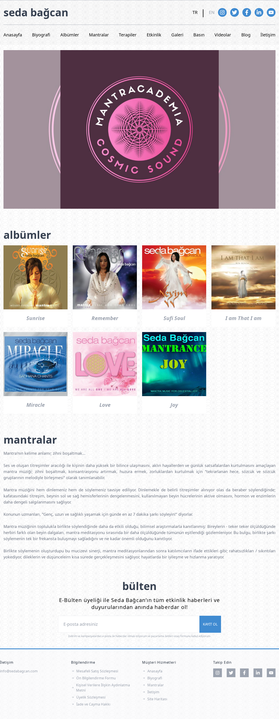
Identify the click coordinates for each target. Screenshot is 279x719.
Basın (198, 35)
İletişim (268, 35)
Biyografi (41, 35)
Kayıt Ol (210, 624)
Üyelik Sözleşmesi (90, 697)
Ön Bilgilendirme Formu (96, 678)
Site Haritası (157, 699)
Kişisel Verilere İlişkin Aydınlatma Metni (103, 688)
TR (194, 12)
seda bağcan (35, 12)
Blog (245, 35)
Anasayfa (12, 35)
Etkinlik (154, 35)
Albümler (69, 35)
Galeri (177, 35)
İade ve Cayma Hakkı (93, 704)
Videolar (222, 35)
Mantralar (99, 35)
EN (211, 12)
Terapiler (127, 35)
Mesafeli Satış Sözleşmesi (97, 671)
